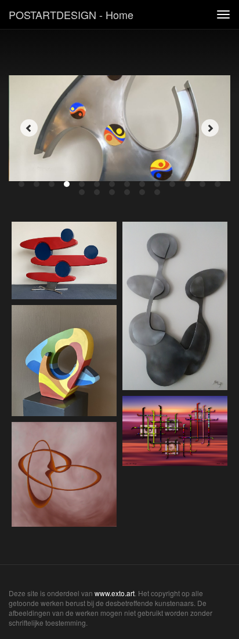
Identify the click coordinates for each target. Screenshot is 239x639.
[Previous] (29, 128)
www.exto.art (115, 593)
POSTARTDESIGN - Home (71, 14)
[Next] (210, 128)
